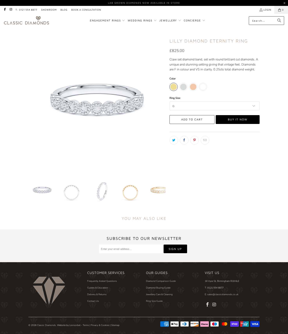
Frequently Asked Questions (102, 281)
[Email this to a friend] (205, 140)
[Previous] (31, 102)
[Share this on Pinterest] (194, 140)
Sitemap (115, 325)
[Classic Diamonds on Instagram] (10, 9)
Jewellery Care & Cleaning (159, 294)
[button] (107, 21)
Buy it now (237, 119)
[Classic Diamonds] (26, 20)
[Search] (279, 20)
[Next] (162, 102)
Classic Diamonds (46, 325)
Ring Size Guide (154, 301)
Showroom (49, 9)
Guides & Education (97, 287)
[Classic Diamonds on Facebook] (4, 9)
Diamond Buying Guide (158, 287)
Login (267, 9)
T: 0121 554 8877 (26, 9)
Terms (86, 325)
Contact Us (93, 301)
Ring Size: (175, 98)
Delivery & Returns (97, 294)
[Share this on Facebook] (184, 140)
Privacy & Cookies (100, 325)
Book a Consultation (86, 9)
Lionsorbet (75, 325)
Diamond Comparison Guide (161, 281)
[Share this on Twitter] (173, 140)
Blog (64, 9)
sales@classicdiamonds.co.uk (222, 294)
